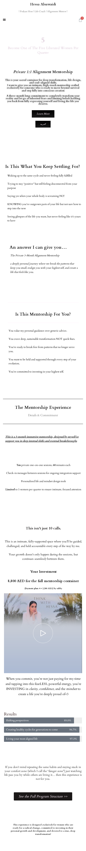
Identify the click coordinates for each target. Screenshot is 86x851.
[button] (4, 19)
